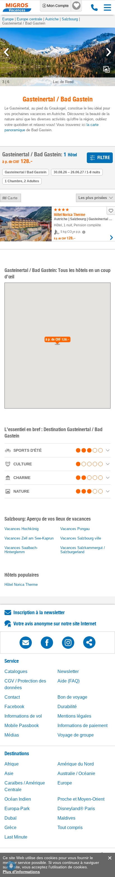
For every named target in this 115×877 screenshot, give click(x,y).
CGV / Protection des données (25, 684)
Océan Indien (17, 799)
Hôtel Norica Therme (21, 584)
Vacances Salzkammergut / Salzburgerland (82, 550)
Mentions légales (74, 716)
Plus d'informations (21, 871)
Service (11, 661)
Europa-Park (17, 808)
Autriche (52, 19)
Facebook (14, 706)
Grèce (10, 827)
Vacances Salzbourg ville (80, 538)
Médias (11, 735)
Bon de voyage (72, 697)
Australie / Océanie (76, 773)
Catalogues (15, 671)
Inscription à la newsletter (39, 612)
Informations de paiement (82, 725)
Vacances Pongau (75, 529)
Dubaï (10, 818)
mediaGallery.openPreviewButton (106, 69)
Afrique (11, 764)
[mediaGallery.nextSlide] (108, 52)
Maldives (66, 818)
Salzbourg (70, 19)
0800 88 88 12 (93, 7)
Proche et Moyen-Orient (81, 799)
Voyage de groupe (76, 735)
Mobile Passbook (21, 725)
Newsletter (68, 671)
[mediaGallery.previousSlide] (6, 52)
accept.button (109, 858)
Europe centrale (29, 19)
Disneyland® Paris (76, 808)
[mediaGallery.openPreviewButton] (57, 57)
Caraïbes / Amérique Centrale (24, 786)
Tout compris (70, 827)
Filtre (103, 157)
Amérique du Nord (76, 764)
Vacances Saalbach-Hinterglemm (21, 550)
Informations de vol (23, 716)
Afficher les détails (111, 237)
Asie (8, 773)
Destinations (16, 753)
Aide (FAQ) (69, 681)
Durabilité (67, 706)
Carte (13, 198)
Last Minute (15, 837)
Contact (12, 697)
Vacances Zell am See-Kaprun (29, 538)
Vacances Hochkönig (21, 529)
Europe (8, 19)
